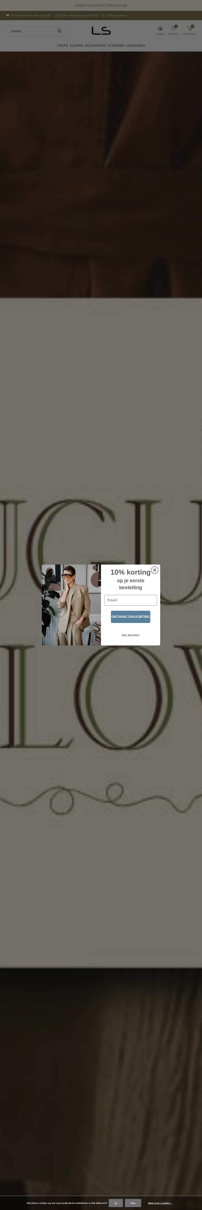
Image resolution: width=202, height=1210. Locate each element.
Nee (133, 1203)
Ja (116, 1203)
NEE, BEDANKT (131, 635)
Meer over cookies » (159, 1203)
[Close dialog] (154, 570)
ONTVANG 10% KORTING (130, 616)
